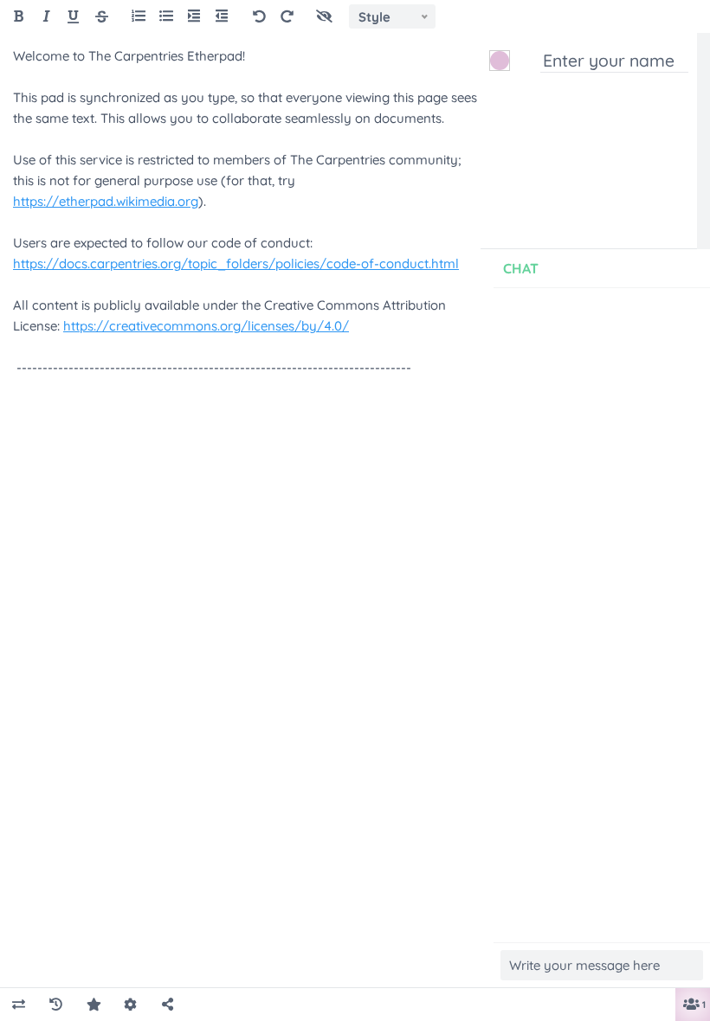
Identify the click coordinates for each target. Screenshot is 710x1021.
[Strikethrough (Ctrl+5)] (101, 17)
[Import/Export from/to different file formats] (18, 1005)
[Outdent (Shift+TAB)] (222, 17)
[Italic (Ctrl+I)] (46, 17)
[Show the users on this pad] (688, 1005)
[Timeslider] (55, 1005)
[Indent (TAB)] (194, 17)
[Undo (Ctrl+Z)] (259, 17)
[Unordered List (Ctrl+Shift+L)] (166, 17)
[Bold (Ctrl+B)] (18, 17)
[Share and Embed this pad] (167, 1005)
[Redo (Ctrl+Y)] (287, 17)
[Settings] (130, 1005)
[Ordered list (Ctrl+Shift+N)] (138, 17)
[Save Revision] (93, 1005)
